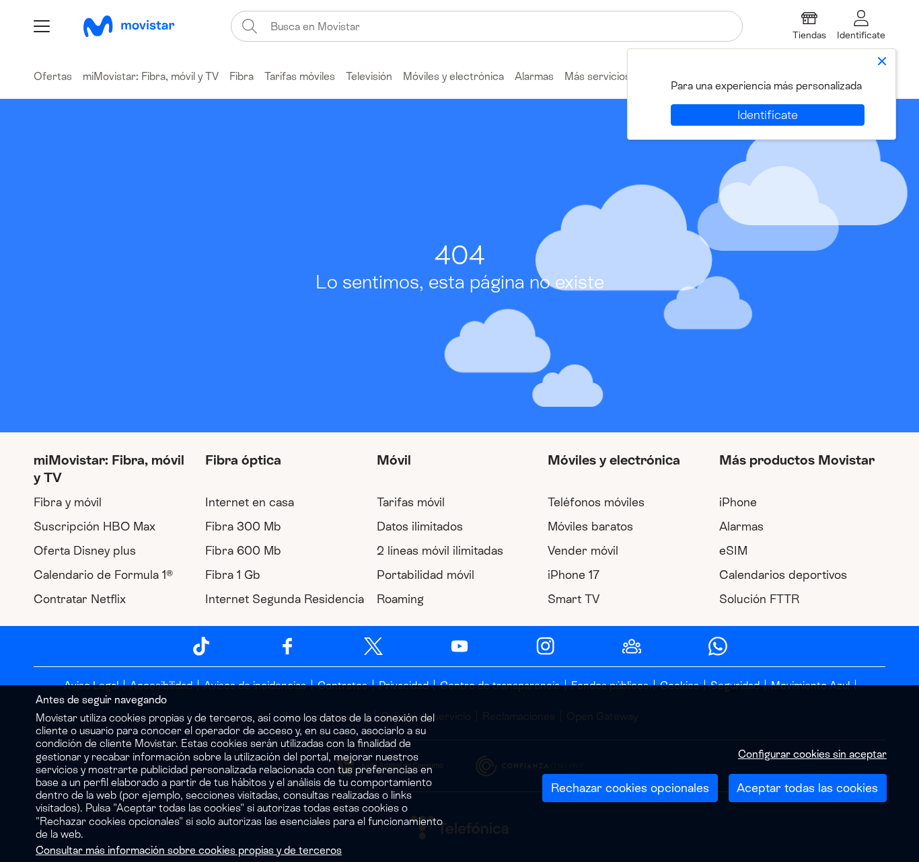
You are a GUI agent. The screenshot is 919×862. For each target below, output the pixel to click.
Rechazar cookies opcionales (630, 788)
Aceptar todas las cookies (807, 788)
